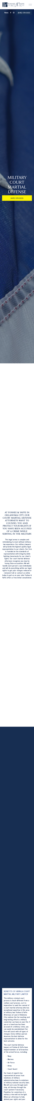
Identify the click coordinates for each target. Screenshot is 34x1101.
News (6, 12)
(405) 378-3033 (24, 12)
